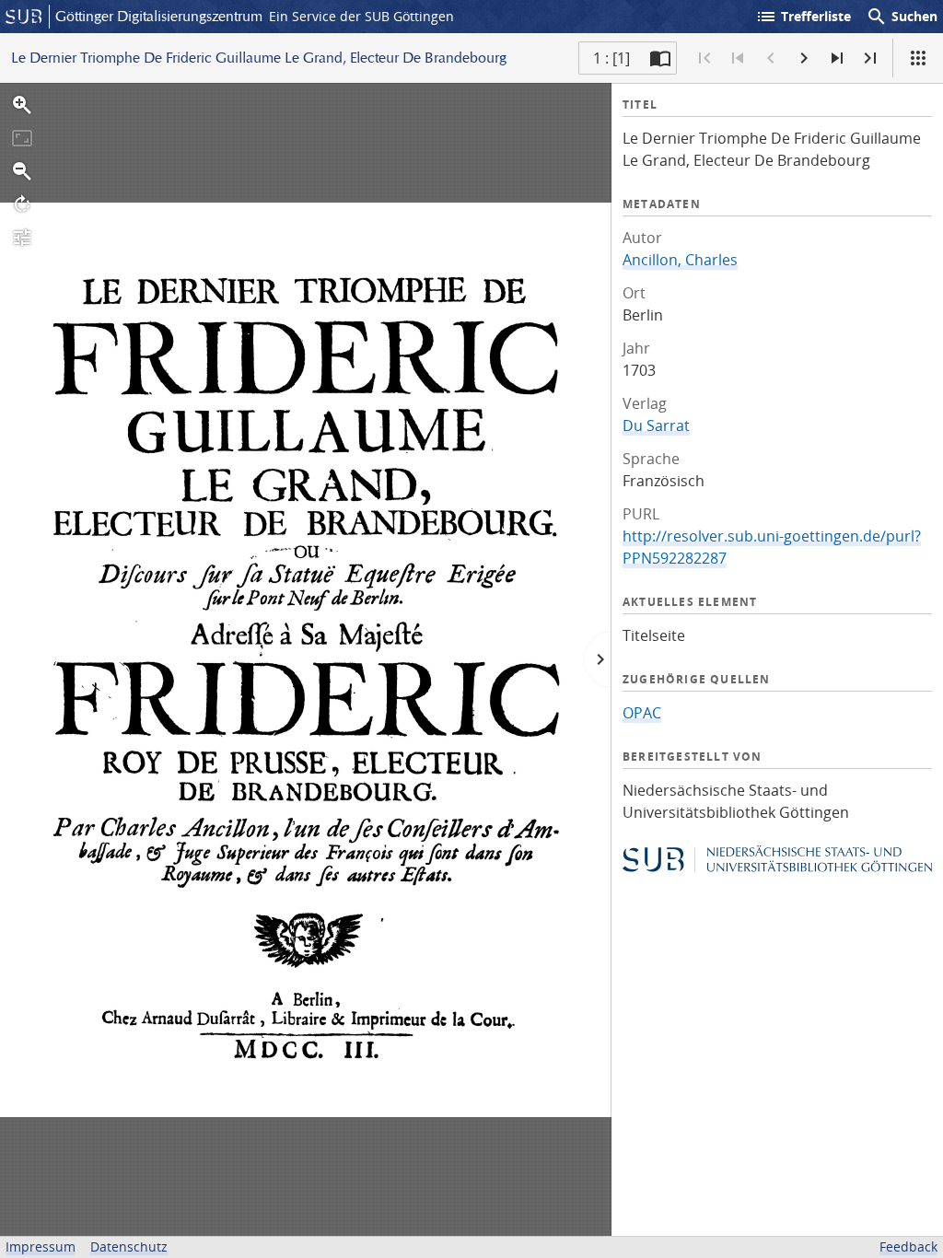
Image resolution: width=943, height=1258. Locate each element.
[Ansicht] (918, 58)
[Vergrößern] (22, 105)
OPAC (642, 713)
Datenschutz (129, 1246)
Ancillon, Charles (680, 260)
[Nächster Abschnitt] (837, 58)
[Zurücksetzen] (22, 138)
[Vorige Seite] (770, 58)
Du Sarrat (656, 425)
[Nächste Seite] (804, 58)
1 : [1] (611, 58)
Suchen (901, 17)
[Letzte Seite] (870, 58)
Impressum (41, 1246)
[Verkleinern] (22, 171)
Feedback (908, 1246)
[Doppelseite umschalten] (660, 58)
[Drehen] (22, 204)
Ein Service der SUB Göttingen (361, 16)
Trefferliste (803, 17)
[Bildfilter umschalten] (22, 237)
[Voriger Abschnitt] (737, 58)
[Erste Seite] (704, 58)
